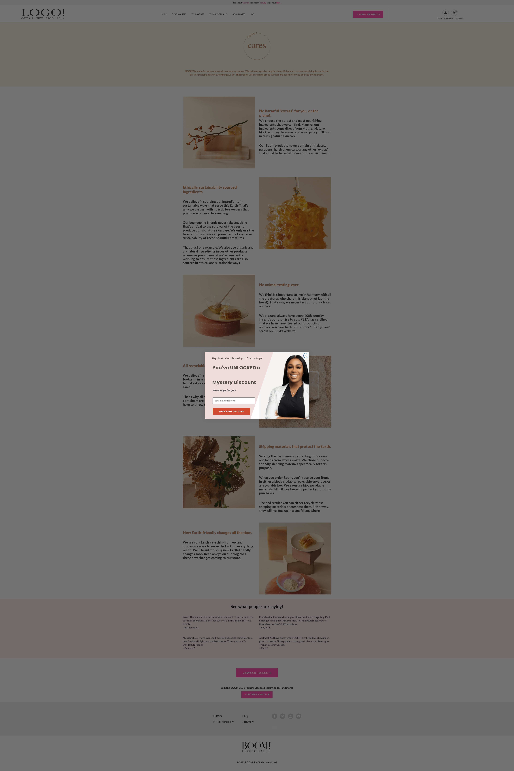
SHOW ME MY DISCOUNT (231, 411)
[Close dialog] (305, 355)
